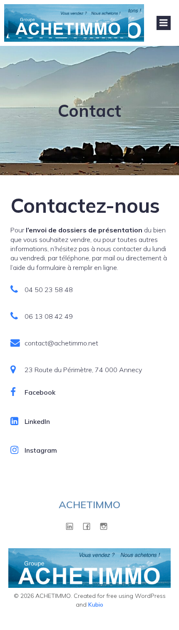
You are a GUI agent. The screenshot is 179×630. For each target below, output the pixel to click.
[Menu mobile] (164, 23)
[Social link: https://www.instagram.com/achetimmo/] (106, 526)
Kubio (95, 604)
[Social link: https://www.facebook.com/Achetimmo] (89, 526)
